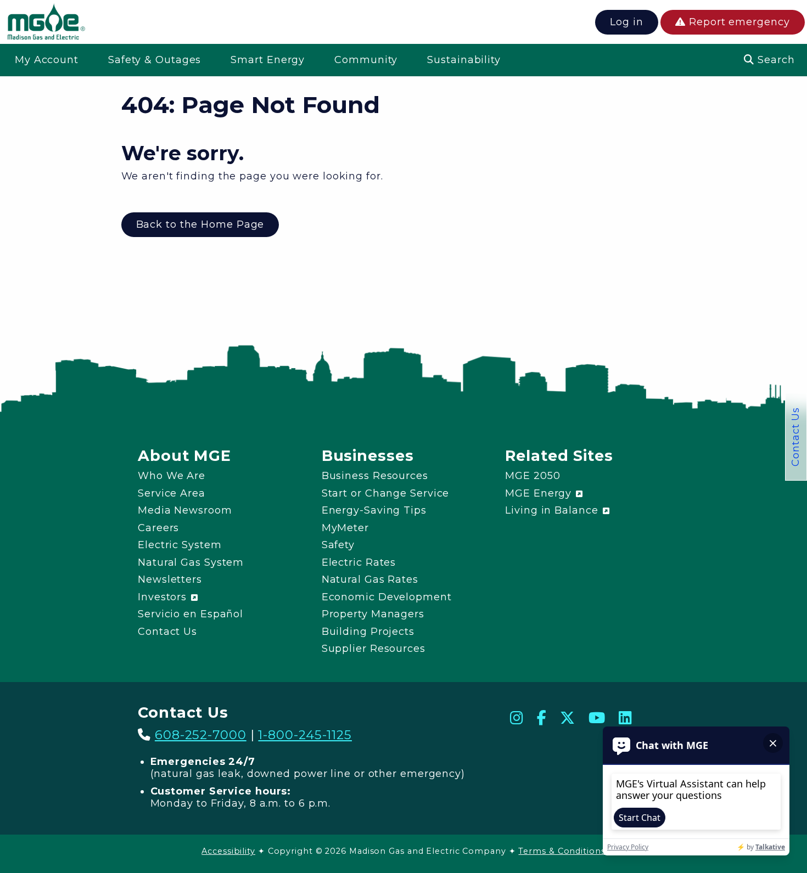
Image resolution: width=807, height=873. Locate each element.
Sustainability (464, 60)
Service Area (171, 493)
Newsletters (170, 579)
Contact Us (795, 436)
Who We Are (171, 476)
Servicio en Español (190, 614)
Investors (164, 597)
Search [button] (774, 60)
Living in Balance (553, 510)
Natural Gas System (191, 562)
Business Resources (375, 476)
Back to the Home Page (200, 224)
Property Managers (373, 614)
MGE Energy (540, 493)
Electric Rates (359, 562)
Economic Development (387, 597)
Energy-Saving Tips (374, 510)
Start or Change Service (386, 493)
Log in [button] (626, 22)
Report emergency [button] (737, 22)
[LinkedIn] (625, 718)
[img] (46, 24)
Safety (338, 545)
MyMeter (345, 528)
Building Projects (368, 632)
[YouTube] (597, 718)
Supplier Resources (373, 649)
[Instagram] (517, 718)
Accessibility (228, 851)
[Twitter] (567, 718)
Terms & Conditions (561, 851)
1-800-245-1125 (305, 734)
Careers (158, 528)
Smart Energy (268, 60)
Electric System (180, 545)
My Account (47, 60)
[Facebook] (542, 718)
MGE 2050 (532, 476)
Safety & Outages (154, 60)
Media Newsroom (185, 510)
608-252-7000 (200, 734)
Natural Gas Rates (370, 579)
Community (365, 60)
